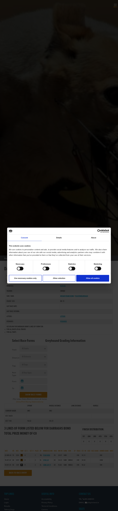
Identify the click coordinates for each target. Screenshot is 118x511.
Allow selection (59, 278)
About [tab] (93, 238)
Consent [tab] (24, 238)
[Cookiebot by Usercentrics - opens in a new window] (99, 231)
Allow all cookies (93, 278)
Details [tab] (59, 238)
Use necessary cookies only (25, 278)
